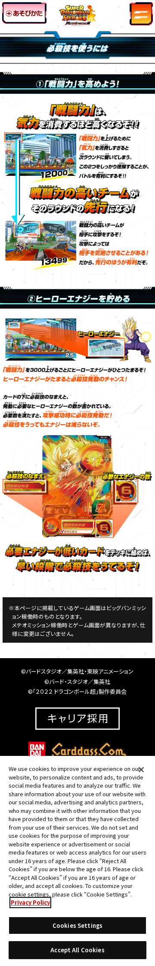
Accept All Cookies (77, 950)
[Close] (141, 769)
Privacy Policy (30, 902)
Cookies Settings (77, 925)
